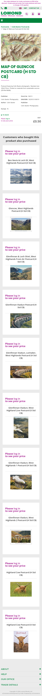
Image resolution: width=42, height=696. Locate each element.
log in (8, 119)
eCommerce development (10, 693)
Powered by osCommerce (32, 693)
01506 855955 (2, 8)
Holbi (22, 693)
